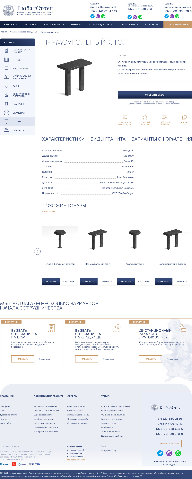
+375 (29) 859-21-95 (169, 418)
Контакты (151, 24)
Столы (17, 122)
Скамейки (19, 113)
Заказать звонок (169, 443)
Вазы (16, 86)
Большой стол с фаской (172, 264)
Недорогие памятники (44, 423)
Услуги (29, 24)
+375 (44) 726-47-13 (103, 11)
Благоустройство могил (112, 410)
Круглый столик (135, 264)
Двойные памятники (43, 419)
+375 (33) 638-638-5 (140, 11)
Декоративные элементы (21, 95)
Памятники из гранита (21, 51)
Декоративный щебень (112, 436)
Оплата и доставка (100, 24)
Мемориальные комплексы (22, 77)
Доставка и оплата (8, 415)
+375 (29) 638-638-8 (178, 11)
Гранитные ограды (76, 406)
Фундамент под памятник (113, 415)
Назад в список (49, 211)
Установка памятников (111, 419)
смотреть (68, 281)
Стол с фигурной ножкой (60, 264)
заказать (51, 281)
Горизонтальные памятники (46, 410)
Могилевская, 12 (77, 453)
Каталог (9, 24)
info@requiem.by (108, 450)
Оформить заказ (154, 95)
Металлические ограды (78, 415)
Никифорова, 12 (77, 450)
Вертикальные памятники (45, 406)
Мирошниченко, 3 (78, 456)
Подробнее (44, 359)
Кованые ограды (75, 410)
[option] (74, 76)
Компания (128, 24)
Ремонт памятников (110, 431)
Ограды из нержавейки (78, 419)
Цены (74, 24)
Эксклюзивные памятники (46, 427)
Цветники (18, 130)
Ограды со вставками (77, 423)
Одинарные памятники (44, 415)
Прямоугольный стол (97, 264)
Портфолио (5, 406)
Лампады (18, 104)
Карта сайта (5, 423)
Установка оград (109, 423)
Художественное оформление (115, 406)
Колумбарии (20, 68)
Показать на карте (76, 459)
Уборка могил (107, 427)
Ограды (17, 60)
